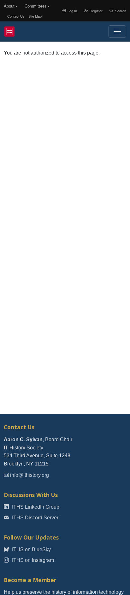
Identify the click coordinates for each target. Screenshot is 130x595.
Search (120, 11)
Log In (72, 11)
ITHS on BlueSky (31, 549)
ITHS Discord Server (34, 517)
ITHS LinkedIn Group (35, 507)
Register (96, 11)
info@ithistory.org (29, 475)
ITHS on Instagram (32, 560)
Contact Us (16, 16)
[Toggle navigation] (117, 31)
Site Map (35, 16)
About (9, 6)
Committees (36, 6)
